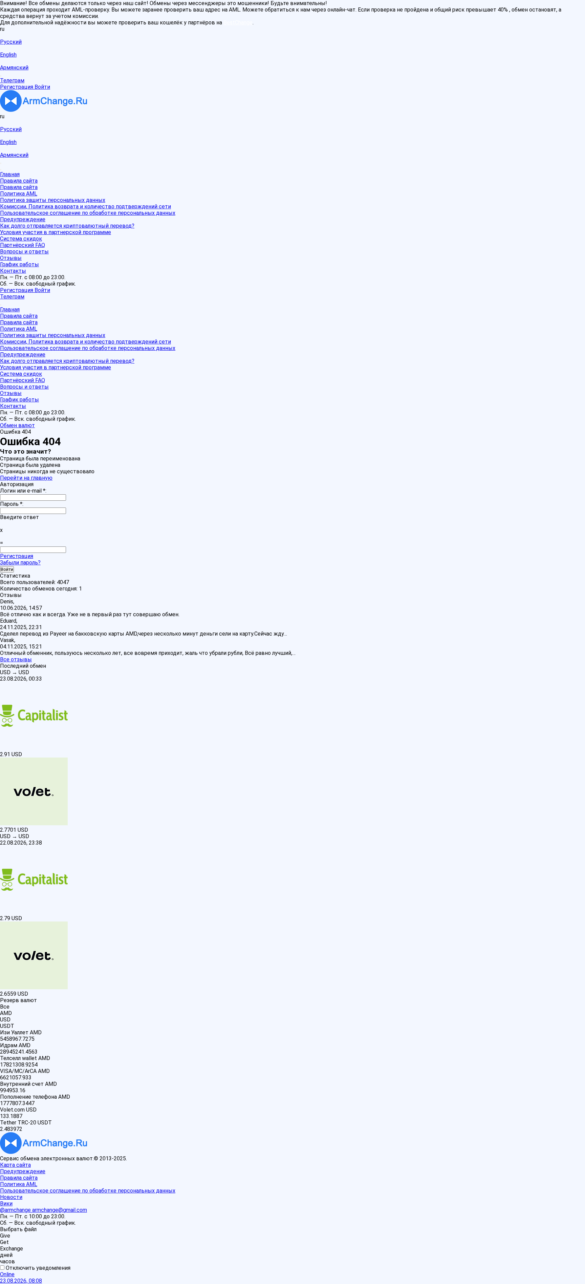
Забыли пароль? (20, 562)
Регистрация (16, 556)
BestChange (238, 22)
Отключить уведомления (37, 1268)
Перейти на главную (26, 478)
